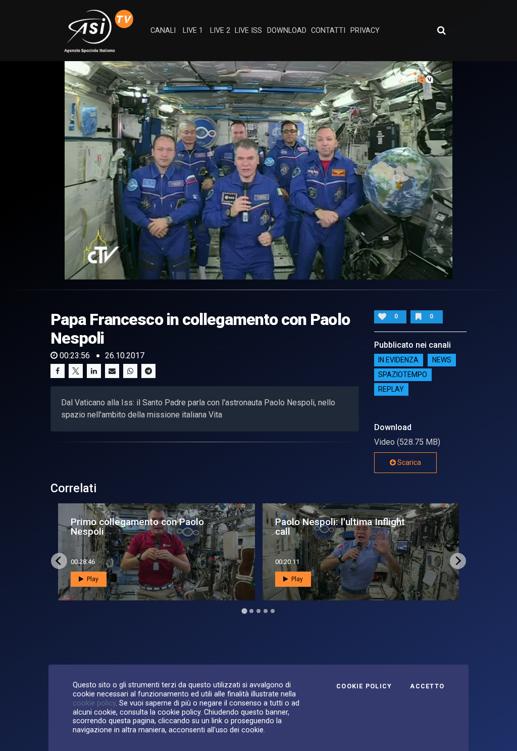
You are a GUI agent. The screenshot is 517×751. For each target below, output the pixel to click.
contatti (328, 30)
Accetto (427, 686)
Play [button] (91, 579)
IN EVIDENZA (398, 360)
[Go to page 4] (266, 611)
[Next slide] (458, 561)
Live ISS (248, 30)
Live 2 (220, 30)
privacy (365, 30)
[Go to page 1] (244, 611)
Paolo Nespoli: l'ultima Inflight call (340, 526)
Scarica (408, 462)
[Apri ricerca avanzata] (441, 30)
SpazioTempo (402, 375)
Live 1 (193, 30)
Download (286, 30)
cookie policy (94, 703)
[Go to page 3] (258, 611)
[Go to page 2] (251, 611)
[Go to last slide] (59, 561)
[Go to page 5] (273, 611)
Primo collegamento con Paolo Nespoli (137, 526)
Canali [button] (163, 30)
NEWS (441, 360)
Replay (391, 390)
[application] (258, 170)
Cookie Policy (364, 686)
